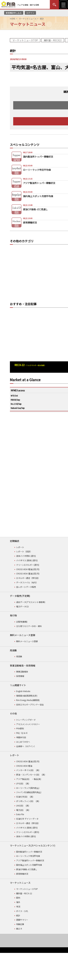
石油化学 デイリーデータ (27, 818)
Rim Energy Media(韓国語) (28, 700)
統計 (18, 915)
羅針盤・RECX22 (53, 40)
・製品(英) (36, 779)
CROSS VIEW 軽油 (24, 765)
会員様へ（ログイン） (26, 746)
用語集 (19, 656)
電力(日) (19, 810)
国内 (18, 897)
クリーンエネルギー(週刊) (27, 564)
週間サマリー (22, 919)
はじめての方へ (23, 741)
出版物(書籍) (21, 621)
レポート (20, 547)
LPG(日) (19, 783)
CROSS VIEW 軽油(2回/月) (27, 569)
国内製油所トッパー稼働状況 (29, 851)
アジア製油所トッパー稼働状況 (30, 860)
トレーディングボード (26, 719)
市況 (18, 906)
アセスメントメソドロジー (28, 724)
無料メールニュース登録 (27, 641)
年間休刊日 (21, 737)
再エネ (19, 928)
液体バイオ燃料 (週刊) (26, 555)
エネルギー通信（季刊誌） (28, 578)
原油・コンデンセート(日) (27, 774)
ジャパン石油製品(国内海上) (28, 792)
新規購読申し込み (14, 12)
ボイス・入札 (22, 911)
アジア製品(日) (22, 779)
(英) (37, 770)
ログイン (30, 12)
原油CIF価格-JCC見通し (26, 869)
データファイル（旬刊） (27, 582)
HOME (12, 18)
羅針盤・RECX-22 (24, 893)
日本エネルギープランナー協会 (30, 704)
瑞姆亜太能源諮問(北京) (26, 695)
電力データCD (22, 606)
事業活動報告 (22, 671)
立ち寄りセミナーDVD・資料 (29, 626)
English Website (23, 691)
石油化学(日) (21, 796)
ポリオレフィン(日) (24, 801)
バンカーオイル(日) (25, 770)
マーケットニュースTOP (25, 40)
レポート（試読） (24, 551)
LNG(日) (19, 805)
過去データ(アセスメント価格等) (30, 602)
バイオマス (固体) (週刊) (27, 560)
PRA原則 (20, 728)
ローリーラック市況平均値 (28, 856)
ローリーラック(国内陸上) (27, 787)
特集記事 (20, 924)
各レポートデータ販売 (26, 586)
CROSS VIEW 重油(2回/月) (27, 573)
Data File (20, 814)
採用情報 (20, 676)
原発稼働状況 (22, 873)
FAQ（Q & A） (22, 732)
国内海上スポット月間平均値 (29, 864)
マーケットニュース (27, 18)
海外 (18, 902)
